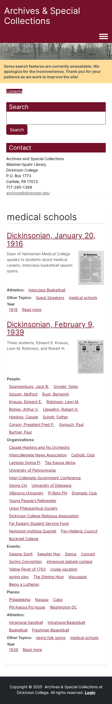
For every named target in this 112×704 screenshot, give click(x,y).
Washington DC (63, 607)
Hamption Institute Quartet (32, 531)
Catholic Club (83, 455)
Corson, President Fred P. (31, 424)
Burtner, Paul (20, 432)
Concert (88, 554)
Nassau (41, 599)
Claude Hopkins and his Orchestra (39, 447)
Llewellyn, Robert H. (60, 409)
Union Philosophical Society (33, 508)
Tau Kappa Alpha (60, 462)
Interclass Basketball (47, 290)
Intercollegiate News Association (38, 455)
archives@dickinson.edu (27, 193)
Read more (31, 309)
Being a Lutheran (24, 584)
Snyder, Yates (66, 386)
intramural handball (26, 622)
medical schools (83, 297)
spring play (19, 576)
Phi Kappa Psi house (27, 607)
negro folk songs (51, 637)
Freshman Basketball (50, 630)
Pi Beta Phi (57, 493)
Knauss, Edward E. (25, 401)
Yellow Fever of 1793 (27, 569)
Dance (70, 554)
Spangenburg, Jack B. (29, 386)
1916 (13, 309)
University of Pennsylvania (32, 470)
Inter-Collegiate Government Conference (45, 477)
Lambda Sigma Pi (24, 462)
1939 (13, 649)
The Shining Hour (48, 576)
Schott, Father (55, 417)
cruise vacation (63, 569)
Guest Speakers (50, 297)
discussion (78, 576)
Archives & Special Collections (42, 15)
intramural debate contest (69, 561)
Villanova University (26, 493)
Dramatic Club (84, 493)
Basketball (18, 630)
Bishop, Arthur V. (23, 409)
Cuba (58, 599)
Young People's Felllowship (32, 500)
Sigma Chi (18, 485)
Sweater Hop (48, 554)
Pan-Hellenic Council (79, 531)
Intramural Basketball (66, 622)
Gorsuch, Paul (71, 424)
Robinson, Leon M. (62, 401)
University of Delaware (51, 485)
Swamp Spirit (21, 554)
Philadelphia (19, 599)
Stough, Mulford (23, 394)
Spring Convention (25, 561)
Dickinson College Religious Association (44, 515)
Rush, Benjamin (55, 394)
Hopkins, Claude (23, 417)
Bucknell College (23, 538)
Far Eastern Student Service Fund (39, 523)
